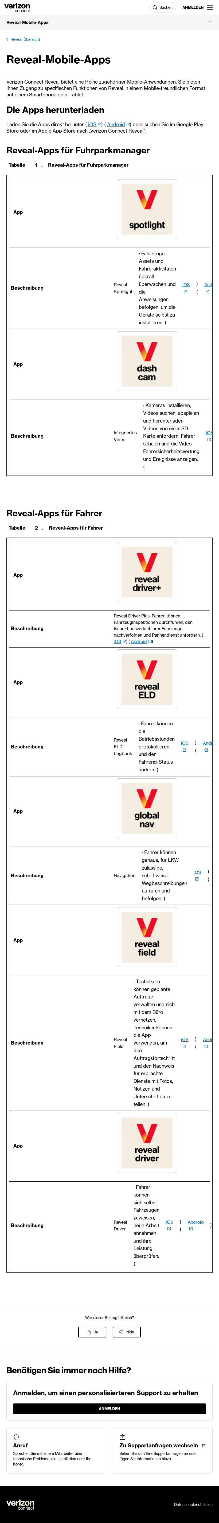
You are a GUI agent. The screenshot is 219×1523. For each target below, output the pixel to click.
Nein (130, 1332)
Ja (96, 1332)
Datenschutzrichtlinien (193, 1504)
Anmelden (192, 7)
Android (116, 124)
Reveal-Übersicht (25, 39)
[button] (109, 22)
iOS (92, 124)
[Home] (17, 7)
